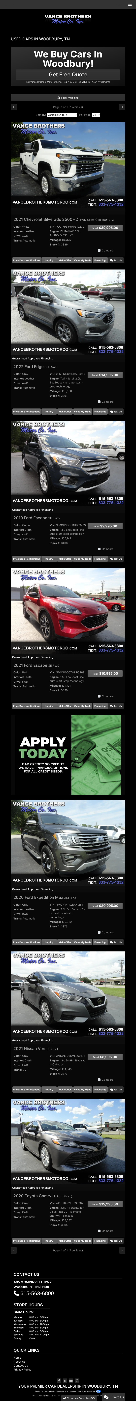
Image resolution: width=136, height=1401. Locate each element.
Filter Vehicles (69, 97)
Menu (121, 4)
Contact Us (21, 1365)
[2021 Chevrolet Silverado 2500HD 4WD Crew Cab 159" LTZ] (68, 164)
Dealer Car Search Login (45, 1391)
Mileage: (55, 240)
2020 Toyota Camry (42, 1195)
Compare (107, 250)
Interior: (18, 231)
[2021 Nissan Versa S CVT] (68, 994)
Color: (17, 226)
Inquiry (49, 260)
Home (17, 1357)
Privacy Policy (22, 1369)
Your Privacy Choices (86, 1391)
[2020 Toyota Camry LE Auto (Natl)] (68, 1141)
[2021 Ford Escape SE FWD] (68, 610)
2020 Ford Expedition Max (44, 897)
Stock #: (55, 244)
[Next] (122, 107)
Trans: (17, 240)
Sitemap (73, 1391)
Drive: (17, 236)
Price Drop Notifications (26, 260)
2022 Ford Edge (35, 366)
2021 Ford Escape (36, 665)
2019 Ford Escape (36, 517)
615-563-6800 (37, 1293)
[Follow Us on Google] (77, 1381)
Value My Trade (82, 260)
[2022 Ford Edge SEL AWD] (68, 312)
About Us (19, 1361)
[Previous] (14, 107)
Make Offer (65, 260)
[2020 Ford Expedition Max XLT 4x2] (68, 842)
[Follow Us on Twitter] (65, 1381)
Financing (100, 260)
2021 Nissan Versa (36, 1048)
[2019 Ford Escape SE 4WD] (68, 463)
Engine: (55, 231)
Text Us (117, 260)
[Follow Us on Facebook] (59, 1381)
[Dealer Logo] (68, 18)
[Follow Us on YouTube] (71, 1381)
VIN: (52, 226)
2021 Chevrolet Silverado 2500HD (63, 219)
